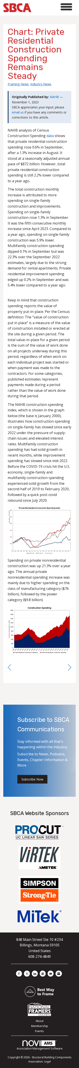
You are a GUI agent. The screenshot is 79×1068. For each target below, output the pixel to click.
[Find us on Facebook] (19, 974)
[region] (69, 667)
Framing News (18, 84)
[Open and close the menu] (53, 7)
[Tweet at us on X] (27, 974)
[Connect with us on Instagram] (43, 974)
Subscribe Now (32, 779)
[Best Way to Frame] (39, 991)
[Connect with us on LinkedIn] (35, 974)
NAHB (54, 97)
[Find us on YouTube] (51, 974)
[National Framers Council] (39, 1009)
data (50, 135)
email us (18, 112)
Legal (47, 1061)
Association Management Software (40, 1048)
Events (39, 1031)
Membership (39, 1026)
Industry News (40, 84)
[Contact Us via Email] (59, 974)
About (39, 1021)
